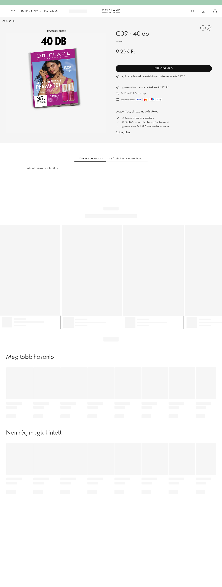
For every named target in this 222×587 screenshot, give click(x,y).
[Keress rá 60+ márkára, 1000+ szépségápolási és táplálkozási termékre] (192, 11)
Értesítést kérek (163, 68)
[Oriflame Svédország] (111, 11)
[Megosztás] (203, 27)
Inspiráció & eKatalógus (41, 11)
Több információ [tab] (90, 158)
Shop (11, 11)
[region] (56, 83)
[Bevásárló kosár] (215, 11)
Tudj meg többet (123, 132)
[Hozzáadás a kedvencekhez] (209, 27)
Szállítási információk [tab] (126, 158)
